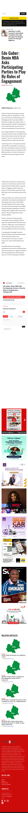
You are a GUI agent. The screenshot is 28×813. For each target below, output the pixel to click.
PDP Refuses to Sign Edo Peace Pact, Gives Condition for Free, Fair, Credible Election (14, 700)
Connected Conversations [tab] (20, 316)
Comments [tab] (5, 316)
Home (3, 779)
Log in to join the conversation (14, 297)
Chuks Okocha (10, 681)
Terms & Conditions (6, 784)
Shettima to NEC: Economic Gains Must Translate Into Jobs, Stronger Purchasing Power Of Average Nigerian (15, 35)
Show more (5, 306)
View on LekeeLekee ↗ (20, 282)
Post (23, 326)
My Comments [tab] (11, 316)
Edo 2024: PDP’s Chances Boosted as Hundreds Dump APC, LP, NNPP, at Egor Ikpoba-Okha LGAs (13, 722)
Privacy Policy (5, 782)
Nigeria (4, 85)
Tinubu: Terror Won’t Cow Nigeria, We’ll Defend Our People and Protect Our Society (13, 23)
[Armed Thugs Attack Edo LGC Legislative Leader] (14, 646)
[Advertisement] (14, 269)
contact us (9, 796)
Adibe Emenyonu (11, 658)
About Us (4, 781)
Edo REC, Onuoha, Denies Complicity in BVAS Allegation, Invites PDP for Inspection (13, 678)
